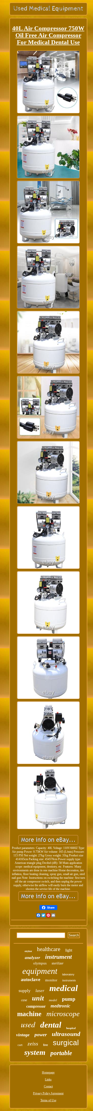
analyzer (32, 957)
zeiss (33, 1043)
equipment (39, 971)
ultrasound (66, 1034)
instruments (69, 980)
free (45, 1045)
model (53, 1000)
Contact (48, 1086)
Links (48, 1079)
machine (29, 1014)
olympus (40, 963)
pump (68, 999)
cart (20, 1045)
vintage (23, 1034)
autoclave (30, 979)
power (40, 1034)
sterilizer (57, 963)
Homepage (48, 1072)
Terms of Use (48, 1100)
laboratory (68, 974)
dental (50, 1024)
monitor (51, 980)
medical (63, 988)
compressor (36, 1006)
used (28, 1024)
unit (38, 998)
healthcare (48, 949)
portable (61, 1053)
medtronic (60, 1005)
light (68, 950)
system (34, 1052)
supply (25, 990)
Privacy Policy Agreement (48, 1093)
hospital (71, 1028)
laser (39, 990)
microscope (63, 1014)
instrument (58, 957)
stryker (28, 951)
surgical (66, 1042)
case (24, 1000)
